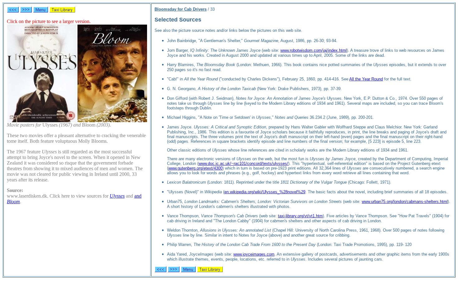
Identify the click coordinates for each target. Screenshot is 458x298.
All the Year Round (366, 79)
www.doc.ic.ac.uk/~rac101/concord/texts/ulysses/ (243, 163)
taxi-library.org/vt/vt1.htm (300, 216)
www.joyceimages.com (253, 254)
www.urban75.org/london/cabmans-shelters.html (405, 201)
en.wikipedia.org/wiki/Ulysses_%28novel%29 (264, 192)
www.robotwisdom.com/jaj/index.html (313, 50)
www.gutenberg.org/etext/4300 (195, 168)
